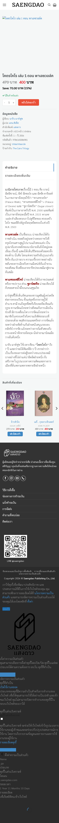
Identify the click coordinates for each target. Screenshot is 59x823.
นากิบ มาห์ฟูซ (16, 118)
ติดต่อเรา (7, 521)
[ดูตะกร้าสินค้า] (55, 4)
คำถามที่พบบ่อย (11, 515)
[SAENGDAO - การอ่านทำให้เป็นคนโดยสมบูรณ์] (28, 4)
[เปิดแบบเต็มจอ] (13, 802)
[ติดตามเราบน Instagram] (11, 478)
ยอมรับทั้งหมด (7, 674)
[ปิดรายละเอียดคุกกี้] (2, 755)
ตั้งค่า (30, 601)
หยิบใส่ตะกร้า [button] (15, 434)
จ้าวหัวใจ (15, 421)
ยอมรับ (6, 609)
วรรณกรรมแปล (19, 143)
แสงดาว (17, 127)
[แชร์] (22, 802)
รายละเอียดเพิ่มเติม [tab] (17, 175)
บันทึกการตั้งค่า (8, 750)
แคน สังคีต (14, 122)
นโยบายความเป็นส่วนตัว (30, 573)
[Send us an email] (17, 478)
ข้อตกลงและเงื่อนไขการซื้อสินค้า (17, 571)
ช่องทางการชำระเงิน (13, 496)
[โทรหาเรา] (23, 478)
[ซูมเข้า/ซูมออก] (3, 802)
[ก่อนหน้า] (3, 815)
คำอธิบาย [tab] (11, 167)
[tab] (29, 181)
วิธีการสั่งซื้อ (8, 490)
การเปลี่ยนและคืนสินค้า (44, 571)
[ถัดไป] (13, 815)
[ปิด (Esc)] (32, 802)
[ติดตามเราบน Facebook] (5, 478)
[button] (4, 5)
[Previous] (3, 415)
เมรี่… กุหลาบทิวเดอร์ (44, 421)
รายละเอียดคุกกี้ (8, 742)
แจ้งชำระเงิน (9, 502)
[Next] (56, 415)
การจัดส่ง (7, 509)
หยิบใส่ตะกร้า (28, 102)
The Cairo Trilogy (21, 148)
